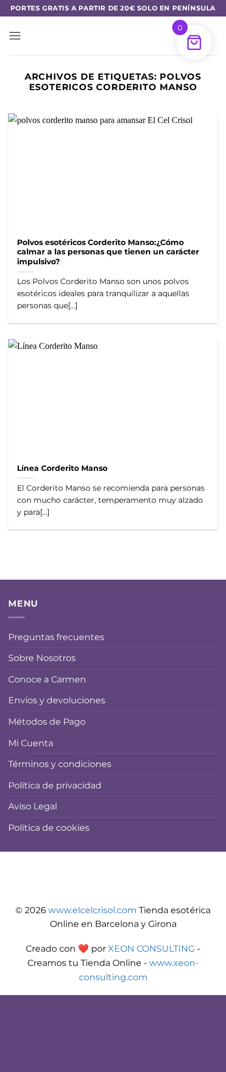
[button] (14, 35)
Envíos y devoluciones (56, 700)
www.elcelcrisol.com (92, 910)
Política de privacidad (54, 785)
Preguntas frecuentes (56, 637)
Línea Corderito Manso (62, 468)
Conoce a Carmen (47, 679)
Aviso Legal (32, 806)
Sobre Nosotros (42, 658)
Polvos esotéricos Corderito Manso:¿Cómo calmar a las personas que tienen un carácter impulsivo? (108, 252)
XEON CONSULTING (151, 948)
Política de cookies (48, 828)
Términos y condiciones (59, 764)
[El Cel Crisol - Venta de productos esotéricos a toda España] (113, 35)
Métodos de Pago (47, 721)
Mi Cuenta (30, 743)
